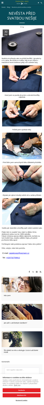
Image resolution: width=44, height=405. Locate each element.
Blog (8, 7)
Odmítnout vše (21, 395)
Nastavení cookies (21, 400)
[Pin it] (37, 271)
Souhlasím (21, 390)
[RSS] (40, 271)
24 (6, 335)
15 (6, 280)
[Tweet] (33, 271)
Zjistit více (17, 385)
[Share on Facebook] (29, 271)
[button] (2, 2)
